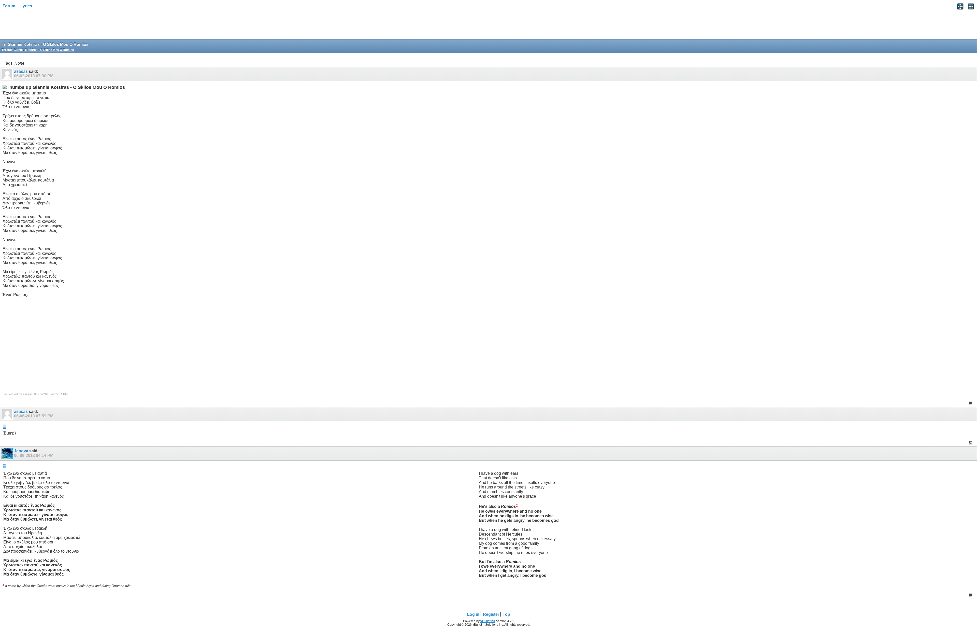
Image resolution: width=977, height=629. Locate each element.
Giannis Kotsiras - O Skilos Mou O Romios (43, 50)
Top (506, 614)
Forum (9, 6)
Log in (473, 614)
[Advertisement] (40, 25)
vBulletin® (487, 621)
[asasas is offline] (8, 74)
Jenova (21, 451)
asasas (21, 71)
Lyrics (26, 6)
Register (491, 614)
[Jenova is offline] (8, 453)
